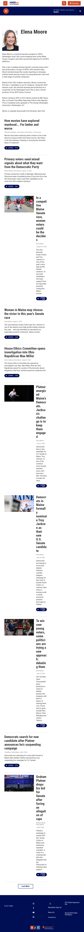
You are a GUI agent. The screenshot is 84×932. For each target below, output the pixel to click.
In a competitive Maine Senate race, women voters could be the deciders (41, 219)
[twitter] (50, 904)
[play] (6, 11)
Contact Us (52, 917)
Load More (26, 886)
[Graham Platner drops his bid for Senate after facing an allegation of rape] (19, 783)
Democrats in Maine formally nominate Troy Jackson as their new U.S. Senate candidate (41, 524)
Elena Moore (40, 244)
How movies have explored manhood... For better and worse (21, 124)
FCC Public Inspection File (72, 903)
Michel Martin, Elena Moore (12, 171)
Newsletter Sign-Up (54, 907)
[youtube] (33, 913)
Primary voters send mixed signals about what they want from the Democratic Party (23, 163)
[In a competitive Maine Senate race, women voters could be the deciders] (19, 204)
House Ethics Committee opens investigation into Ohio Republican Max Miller (24, 352)
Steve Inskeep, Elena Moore (12, 360)
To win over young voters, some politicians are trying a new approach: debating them (41, 644)
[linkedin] (33, 917)
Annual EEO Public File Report (71, 914)
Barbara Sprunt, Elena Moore (41, 823)
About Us (51, 912)
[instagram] (33, 904)
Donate (75, 3)
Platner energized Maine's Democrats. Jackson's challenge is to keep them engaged (41, 412)
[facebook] (33, 908)
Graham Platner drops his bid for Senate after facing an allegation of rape (41, 798)
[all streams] (81, 11)
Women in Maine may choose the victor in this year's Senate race (24, 314)
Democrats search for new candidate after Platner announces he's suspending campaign (22, 742)
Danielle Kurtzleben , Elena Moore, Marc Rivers (18, 132)
